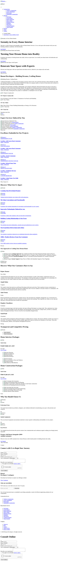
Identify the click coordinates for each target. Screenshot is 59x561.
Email (2, 456)
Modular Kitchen (10, 22)
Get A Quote (3, 350)
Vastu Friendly (9, 27)
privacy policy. (17, 463)
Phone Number (4, 454)
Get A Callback (4, 470)
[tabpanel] (29, 349)
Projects (5, 28)
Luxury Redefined (10, 11)
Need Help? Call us (11, 34)
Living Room (9, 18)
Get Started (3, 49)
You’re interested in (5, 458)
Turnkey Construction (11, 10)
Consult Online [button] (6, 33)
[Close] (1, 540)
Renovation (9, 13)
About (4, 29)
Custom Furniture (10, 25)
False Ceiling (9, 20)
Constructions (6, 9)
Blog (4, 525)
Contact (5, 31)
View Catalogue (4, 480)
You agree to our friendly (11, 463)
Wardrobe (8, 23)
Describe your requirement (7, 462)
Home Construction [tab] (8, 333)
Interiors (5, 15)
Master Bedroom (10, 19)
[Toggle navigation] (5, 1)
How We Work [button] (4, 442)
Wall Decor (9, 24)
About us (5, 524)
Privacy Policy (6, 529)
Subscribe (17, 488)
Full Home (8, 16)
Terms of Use (6, 528)
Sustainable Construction (12, 14)
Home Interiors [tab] (7, 332)
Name (2, 452)
